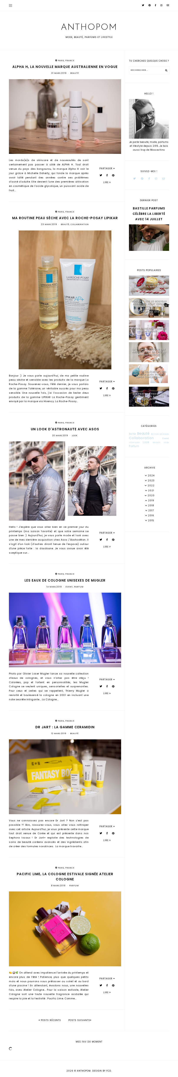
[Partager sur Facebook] (107, 175)
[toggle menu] (10, 5)
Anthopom (89, 27)
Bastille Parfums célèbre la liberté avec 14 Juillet (149, 213)
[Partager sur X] (101, 175)
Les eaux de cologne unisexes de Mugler (65, 580)
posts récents (50, 1020)
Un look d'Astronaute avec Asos (65, 429)
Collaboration (80, 224)
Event (69, 586)
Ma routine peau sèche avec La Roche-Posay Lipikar (65, 218)
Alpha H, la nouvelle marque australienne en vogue (65, 66)
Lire (106, 182)
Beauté (74, 73)
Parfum (79, 586)
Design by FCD (101, 1070)
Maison (157, 442)
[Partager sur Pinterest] (113, 175)
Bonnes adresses (160, 434)
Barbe (132, 434)
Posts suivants (79, 1020)
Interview (134, 442)
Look (74, 435)
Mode (166, 442)
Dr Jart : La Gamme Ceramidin (65, 727)
